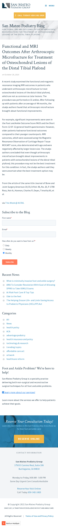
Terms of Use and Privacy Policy (39, 516)
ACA (8, 331)
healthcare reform (15, 359)
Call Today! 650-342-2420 (31, 15)
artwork (10, 355)
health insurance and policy (19, 339)
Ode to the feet (13, 296)
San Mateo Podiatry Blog (23, 26)
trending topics (13, 347)
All (7, 319)
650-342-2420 (34, 492)
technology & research (17, 343)
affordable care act (15, 351)
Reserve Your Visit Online (29, 488)
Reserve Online (29, 438)
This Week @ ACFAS (14, 202)
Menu (51, 5)
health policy (12, 327)
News (9, 323)
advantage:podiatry (15, 335)
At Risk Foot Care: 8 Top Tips (20, 292)
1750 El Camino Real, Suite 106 (29, 465)
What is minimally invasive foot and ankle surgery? (30, 280)
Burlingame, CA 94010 (29, 468)
